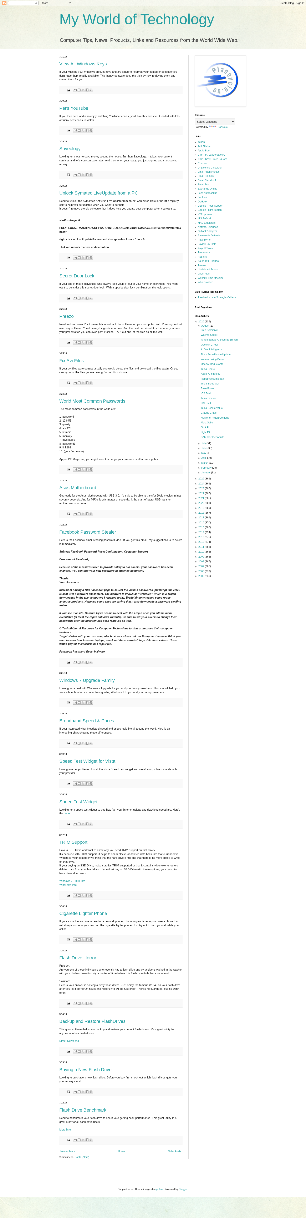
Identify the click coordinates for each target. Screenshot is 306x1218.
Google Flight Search (210, 209)
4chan (201, 142)
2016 (201, 522)
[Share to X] (83, 90)
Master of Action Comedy (215, 417)
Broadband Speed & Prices (86, 720)
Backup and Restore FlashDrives (92, 1021)
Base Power (208, 388)
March (205, 462)
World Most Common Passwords (92, 401)
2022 (201, 493)
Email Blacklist (206, 176)
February (206, 467)
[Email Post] (68, 90)
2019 (201, 508)
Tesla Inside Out (210, 383)
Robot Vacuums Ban (212, 378)
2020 (201, 503)
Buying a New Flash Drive (85, 1069)
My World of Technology (136, 19)
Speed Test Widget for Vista (87, 761)
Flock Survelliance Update (216, 354)
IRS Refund (204, 218)
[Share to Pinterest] (91, 90)
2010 (201, 551)
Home (121, 1151)
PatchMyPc (204, 239)
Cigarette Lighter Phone (83, 913)
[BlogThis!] (79, 90)
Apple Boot (204, 150)
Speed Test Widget (78, 801)
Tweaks (202, 265)
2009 (201, 556)
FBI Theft (206, 403)
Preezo (66, 316)
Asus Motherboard (77, 487)
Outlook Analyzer (207, 231)
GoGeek (202, 201)
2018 (201, 512)
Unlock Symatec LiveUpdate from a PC (98, 193)
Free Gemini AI (209, 330)
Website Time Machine (211, 278)
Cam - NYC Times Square (212, 159)
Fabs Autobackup (207, 193)
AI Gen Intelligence (211, 349)
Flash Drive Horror (77, 957)
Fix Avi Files (71, 360)
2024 (201, 483)
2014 (201, 532)
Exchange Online (207, 188)
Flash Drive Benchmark (82, 1110)
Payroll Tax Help (207, 244)
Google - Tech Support (210, 205)
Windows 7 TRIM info (72, 880)
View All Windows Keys (83, 63)
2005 (201, 576)
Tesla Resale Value (212, 408)
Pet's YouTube (73, 108)
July (203, 443)
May (204, 453)
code (67, 813)
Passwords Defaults (209, 235)
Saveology (70, 148)
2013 (201, 537)
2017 (201, 517)
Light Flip (206, 432)
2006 (201, 571)
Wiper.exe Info (68, 884)
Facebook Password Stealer (87, 532)
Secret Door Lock (76, 275)
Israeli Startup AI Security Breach (219, 339)
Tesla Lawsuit (208, 398)
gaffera (159, 1189)
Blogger (183, 1189)
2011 (201, 546)
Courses (202, 163)
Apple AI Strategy (210, 373)
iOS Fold (206, 393)
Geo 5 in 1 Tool (209, 344)
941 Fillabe (204, 146)
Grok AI (205, 427)
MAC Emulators (206, 222)
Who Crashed (205, 282)
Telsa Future (208, 369)
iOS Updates (205, 214)
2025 (201, 478)
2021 (201, 498)
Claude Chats (208, 412)
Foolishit (202, 197)
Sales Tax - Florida (208, 261)
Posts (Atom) (82, 1157)
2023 (201, 488)
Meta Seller (207, 422)
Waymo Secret (209, 334)
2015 (201, 527)
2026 (201, 321)
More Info (65, 1129)
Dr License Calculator (210, 167)
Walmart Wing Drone (212, 359)
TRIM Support (73, 842)
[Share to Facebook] (87, 90)
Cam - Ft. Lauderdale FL (211, 154)
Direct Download (69, 1040)
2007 (201, 566)
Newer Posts (67, 1151)
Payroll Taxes (205, 248)
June (204, 448)
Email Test (203, 184)
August (205, 325)
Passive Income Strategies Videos (217, 297)
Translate (222, 127)
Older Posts (174, 1151)
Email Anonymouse (209, 171)
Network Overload (208, 227)
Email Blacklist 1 (207, 180)
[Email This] (75, 90)
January (206, 472)
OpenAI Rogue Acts (212, 364)
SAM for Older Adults (212, 437)
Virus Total (204, 273)
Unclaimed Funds (208, 269)
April (204, 458)
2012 (201, 541)
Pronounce (204, 252)
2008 (201, 561)
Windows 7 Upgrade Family (87, 680)
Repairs (202, 256)
